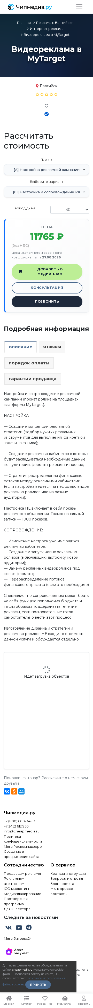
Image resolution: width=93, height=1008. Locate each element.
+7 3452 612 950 (16, 826)
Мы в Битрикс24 (18, 938)
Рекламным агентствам (14, 881)
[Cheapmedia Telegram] (29, 928)
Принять (38, 984)
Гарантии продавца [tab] (33, 378)
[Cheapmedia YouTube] (19, 928)
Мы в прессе (61, 888)
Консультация (47, 288)
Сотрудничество (23, 864)
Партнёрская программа (16, 901)
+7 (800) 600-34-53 (19, 821)
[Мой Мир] (21, 791)
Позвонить (47, 301)
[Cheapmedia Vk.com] (9, 928)
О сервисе (62, 864)
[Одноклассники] (14, 791)
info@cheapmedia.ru (22, 831)
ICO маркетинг (17, 888)
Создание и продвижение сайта (21, 854)
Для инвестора (17, 909)
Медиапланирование (22, 894)
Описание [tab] (20, 346)
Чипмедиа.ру (19, 812)
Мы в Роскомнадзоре (23, 846)
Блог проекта (62, 884)
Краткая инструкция (68, 873)
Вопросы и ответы (66, 878)
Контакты (58, 894)
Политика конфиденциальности (23, 839)
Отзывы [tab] (52, 346)
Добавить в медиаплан (50, 271)
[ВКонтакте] (7, 791)
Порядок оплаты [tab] (29, 362)
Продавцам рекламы (22, 873)
